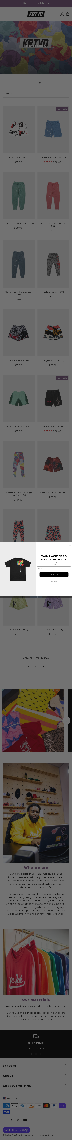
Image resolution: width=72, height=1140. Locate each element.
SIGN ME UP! (54, 574)
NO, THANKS (54, 581)
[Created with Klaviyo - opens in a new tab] (36, 597)
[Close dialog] (70, 544)
